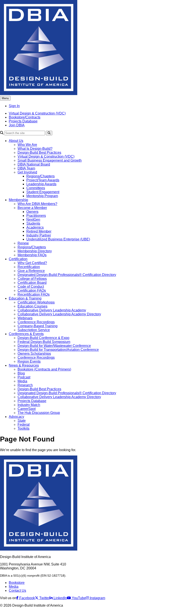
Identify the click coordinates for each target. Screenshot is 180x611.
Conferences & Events (26, 334)
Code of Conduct (31, 286)
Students (33, 223)
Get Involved (27, 172)
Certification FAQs (32, 290)
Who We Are (27, 145)
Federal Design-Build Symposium (44, 342)
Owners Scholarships (34, 353)
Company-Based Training (38, 326)
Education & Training (25, 298)
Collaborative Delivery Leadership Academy (52, 310)
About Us (16, 141)
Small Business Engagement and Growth (50, 160)
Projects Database (23, 121)
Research (25, 385)
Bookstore (17, 583)
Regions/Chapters (40, 176)
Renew (23, 243)
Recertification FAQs (34, 294)
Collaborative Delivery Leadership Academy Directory (59, 314)
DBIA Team (26, 168)
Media (22, 381)
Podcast (24, 377)
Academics (35, 227)
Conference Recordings (36, 322)
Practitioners (36, 215)
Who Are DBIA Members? (37, 204)
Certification (18, 259)
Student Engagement (42, 192)
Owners (32, 212)
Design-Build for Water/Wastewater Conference (54, 346)
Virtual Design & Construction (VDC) (37, 113)
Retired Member (38, 231)
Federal (24, 424)
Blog (21, 373)
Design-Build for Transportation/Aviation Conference (58, 349)
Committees (35, 188)
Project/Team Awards (42, 180)
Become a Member (32, 208)
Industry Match (29, 405)
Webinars (25, 318)
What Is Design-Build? (35, 148)
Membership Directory (35, 251)
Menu (5, 98)
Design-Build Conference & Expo (43, 338)
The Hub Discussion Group (39, 413)
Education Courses (32, 306)
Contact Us (17, 590)
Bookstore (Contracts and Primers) (44, 369)
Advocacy (16, 417)
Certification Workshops (36, 302)
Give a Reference (31, 271)
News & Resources (24, 365)
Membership (18, 200)
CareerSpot (27, 409)
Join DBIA (17, 125)
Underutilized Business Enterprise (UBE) (58, 239)
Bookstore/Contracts (24, 117)
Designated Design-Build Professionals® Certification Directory (67, 275)
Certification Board (32, 282)
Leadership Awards (41, 184)
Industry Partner (38, 235)
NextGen (33, 219)
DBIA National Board (34, 164)
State (22, 420)
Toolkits (23, 428)
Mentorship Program (42, 196)
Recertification (29, 267)
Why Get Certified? (32, 263)
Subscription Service (34, 330)
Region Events (29, 361)
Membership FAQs (32, 255)
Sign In (14, 106)
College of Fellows (32, 279)
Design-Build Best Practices (39, 152)
